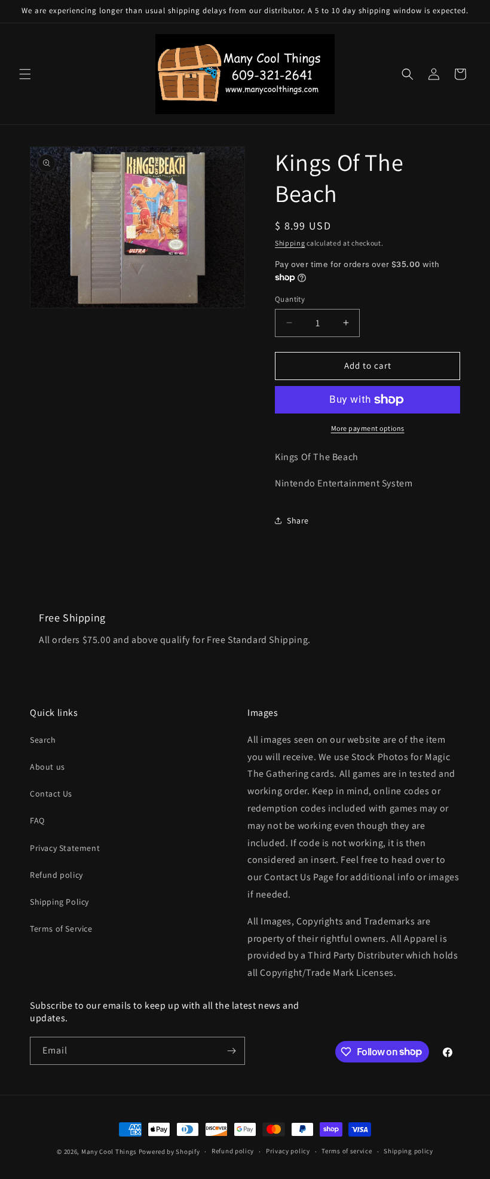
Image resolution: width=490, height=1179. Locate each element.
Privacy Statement (65, 848)
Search (43, 739)
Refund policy (56, 874)
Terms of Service (61, 928)
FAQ (37, 820)
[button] (25, 74)
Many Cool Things (109, 1151)
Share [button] (298, 520)
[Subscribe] (231, 1051)
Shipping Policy (59, 901)
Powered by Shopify (169, 1151)
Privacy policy (288, 1151)
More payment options (368, 428)
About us (47, 766)
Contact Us (51, 793)
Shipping (290, 242)
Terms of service (346, 1151)
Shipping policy (408, 1151)
